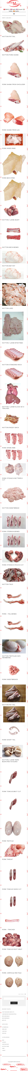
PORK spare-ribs (8, 448)
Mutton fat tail (8, 705)
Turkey (3, 1050)
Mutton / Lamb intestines (12, 343)
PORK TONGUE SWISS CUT (11, 889)
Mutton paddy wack (10, 427)
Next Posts (21, 994)
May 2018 (4, 1033)
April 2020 (4, 1029)
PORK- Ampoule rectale (11, 973)
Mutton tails (7, 584)
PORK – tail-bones (9, 614)
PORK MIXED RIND (9, 148)
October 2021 (5, 1027)
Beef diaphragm (5, 1018)
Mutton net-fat (8, 266)
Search (14, 1002)
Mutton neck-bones (10, 247)
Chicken (4, 1042)
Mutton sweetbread (10, 508)
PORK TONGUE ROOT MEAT (12, 949)
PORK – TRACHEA (8, 929)
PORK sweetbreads (10, 679)
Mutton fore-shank (10, 55)
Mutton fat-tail (8, 36)
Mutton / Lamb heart (10, 220)
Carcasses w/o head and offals (9, 1014)
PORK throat (7, 859)
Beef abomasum (5, 1016)
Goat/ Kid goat (5, 1044)
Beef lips (4, 1020)
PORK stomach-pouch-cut (13, 565)
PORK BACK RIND (8, 178)
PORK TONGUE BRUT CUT (11, 791)
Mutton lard (7, 308)
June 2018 (4, 1031)
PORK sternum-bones (11, 531)
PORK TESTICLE (8, 841)
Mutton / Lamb (5, 1046)
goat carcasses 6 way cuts (8, 1012)
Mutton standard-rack (12, 365)
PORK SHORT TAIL (8, 740)
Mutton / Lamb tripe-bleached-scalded (10, 760)
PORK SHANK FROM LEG (11, 130)
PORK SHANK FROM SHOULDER (13, 84)
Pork (3, 1048)
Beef (3, 1040)
